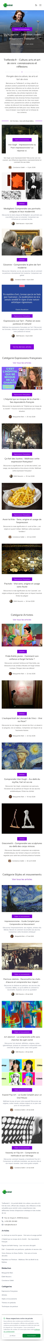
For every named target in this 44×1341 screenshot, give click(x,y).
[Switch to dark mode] (36, 5)
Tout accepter (31, 1335)
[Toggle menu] (40, 5)
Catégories (7, 1286)
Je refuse (12, 1335)
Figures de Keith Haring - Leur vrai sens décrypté (19, 1245)
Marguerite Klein (7, 1273)
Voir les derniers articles (22, 347)
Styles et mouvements (22, 29)
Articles (5, 1230)
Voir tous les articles (22, 363)
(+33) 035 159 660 (10, 1221)
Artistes (22, 204)
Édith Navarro (6, 1277)
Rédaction (6, 1268)
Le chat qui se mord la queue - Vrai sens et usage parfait (22, 1235)
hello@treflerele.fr (10, 1225)
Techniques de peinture (10, 1306)
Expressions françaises (22, 316)
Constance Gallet (8, 1280)
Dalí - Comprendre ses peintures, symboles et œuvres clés (22, 1249)
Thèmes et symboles (9, 1303)
